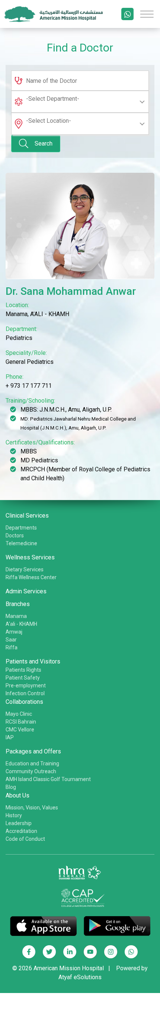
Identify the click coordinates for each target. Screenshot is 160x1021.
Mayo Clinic (19, 714)
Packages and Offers (33, 751)
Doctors (15, 535)
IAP (10, 737)
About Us (17, 795)
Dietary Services (25, 569)
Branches (18, 604)
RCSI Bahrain (21, 722)
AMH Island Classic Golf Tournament (48, 779)
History (14, 815)
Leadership (19, 823)
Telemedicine (21, 543)
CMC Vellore (20, 730)
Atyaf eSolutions (80, 977)
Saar (11, 640)
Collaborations (24, 701)
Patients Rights (23, 670)
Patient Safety (23, 678)
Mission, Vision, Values (32, 808)
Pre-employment (26, 686)
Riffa (11, 647)
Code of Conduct (25, 839)
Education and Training (32, 763)
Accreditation (21, 831)
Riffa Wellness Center (31, 577)
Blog (11, 787)
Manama (16, 616)
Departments (21, 528)
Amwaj (14, 632)
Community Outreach (31, 771)
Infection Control (25, 693)
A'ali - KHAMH (21, 624)
